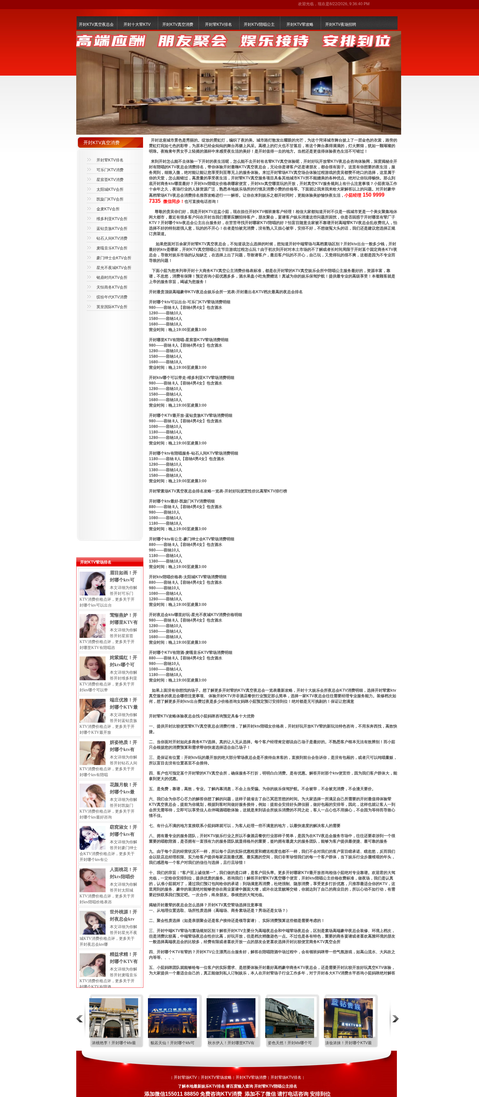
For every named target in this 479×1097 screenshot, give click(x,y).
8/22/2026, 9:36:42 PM (349, 4)
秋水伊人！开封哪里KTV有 (231, 1043)
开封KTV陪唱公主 (259, 24)
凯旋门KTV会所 (109, 199)
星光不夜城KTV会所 (113, 267)
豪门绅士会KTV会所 (113, 258)
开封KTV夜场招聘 (340, 24)
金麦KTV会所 (108, 209)
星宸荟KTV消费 (109, 179)
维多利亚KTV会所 (111, 219)
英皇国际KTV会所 (111, 307)
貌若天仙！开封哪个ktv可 (173, 1043)
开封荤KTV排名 (218, 24)
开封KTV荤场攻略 (216, 1077)
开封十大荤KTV (137, 24)
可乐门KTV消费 (109, 170)
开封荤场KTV (185, 1077)
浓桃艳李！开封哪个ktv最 (114, 1043)
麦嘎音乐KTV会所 (111, 248)
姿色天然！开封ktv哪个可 (290, 1043)
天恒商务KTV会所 (111, 287)
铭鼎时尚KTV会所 (111, 277)
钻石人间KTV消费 (111, 238)
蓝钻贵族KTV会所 (111, 228)
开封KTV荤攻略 (299, 24)
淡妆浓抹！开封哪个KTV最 (348, 1043)
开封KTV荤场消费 (251, 1077)
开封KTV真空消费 (177, 24)
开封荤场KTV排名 (285, 1077)
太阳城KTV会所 (109, 189)
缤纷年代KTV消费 (111, 297)
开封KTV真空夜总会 (96, 24)
